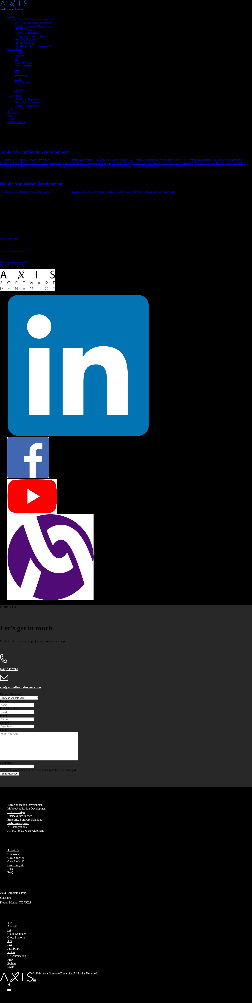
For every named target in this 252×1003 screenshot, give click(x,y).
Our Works (13, 854)
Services (180, 166)
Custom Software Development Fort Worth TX (27, 166)
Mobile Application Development (34, 26)
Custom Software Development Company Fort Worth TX (96, 163)
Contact (11, 119)
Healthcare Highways (27, 99)
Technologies (15, 49)
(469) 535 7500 (9, 669)
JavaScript (21, 75)
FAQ (10, 115)
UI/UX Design (23, 29)
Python (19, 89)
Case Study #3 (15, 865)
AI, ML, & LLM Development (33, 46)
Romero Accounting (26, 105)
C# (16, 59)
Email (9, 708)
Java (17, 72)
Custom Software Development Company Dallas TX (31, 163)
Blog (10, 109)
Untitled (11, 694)
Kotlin (18, 79)
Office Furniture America (29, 102)
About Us (13, 112)
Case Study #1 (15, 857)
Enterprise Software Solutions (32, 36)
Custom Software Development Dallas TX (220, 163)
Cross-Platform (23, 65)
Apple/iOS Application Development (34, 152)
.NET (18, 52)
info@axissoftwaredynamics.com (14, 251)
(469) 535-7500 (16, 122)
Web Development (26, 39)
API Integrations (24, 42)
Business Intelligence (27, 32)
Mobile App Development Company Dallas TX (146, 166)
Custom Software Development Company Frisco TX (163, 163)
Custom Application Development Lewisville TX (216, 159)
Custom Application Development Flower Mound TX (100, 159)
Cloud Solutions (24, 62)
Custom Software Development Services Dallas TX (86, 166)
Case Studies (14, 95)
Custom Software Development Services (31, 19)
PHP (17, 85)
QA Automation (24, 82)
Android (20, 55)
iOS (17, 69)
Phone (3, 715)
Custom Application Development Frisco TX (160, 159)
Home (11, 16)
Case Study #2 (15, 861)
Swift (18, 92)
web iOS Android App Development (153, 191)
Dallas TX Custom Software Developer (27, 159)
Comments (6, 762)
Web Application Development (33, 22)
